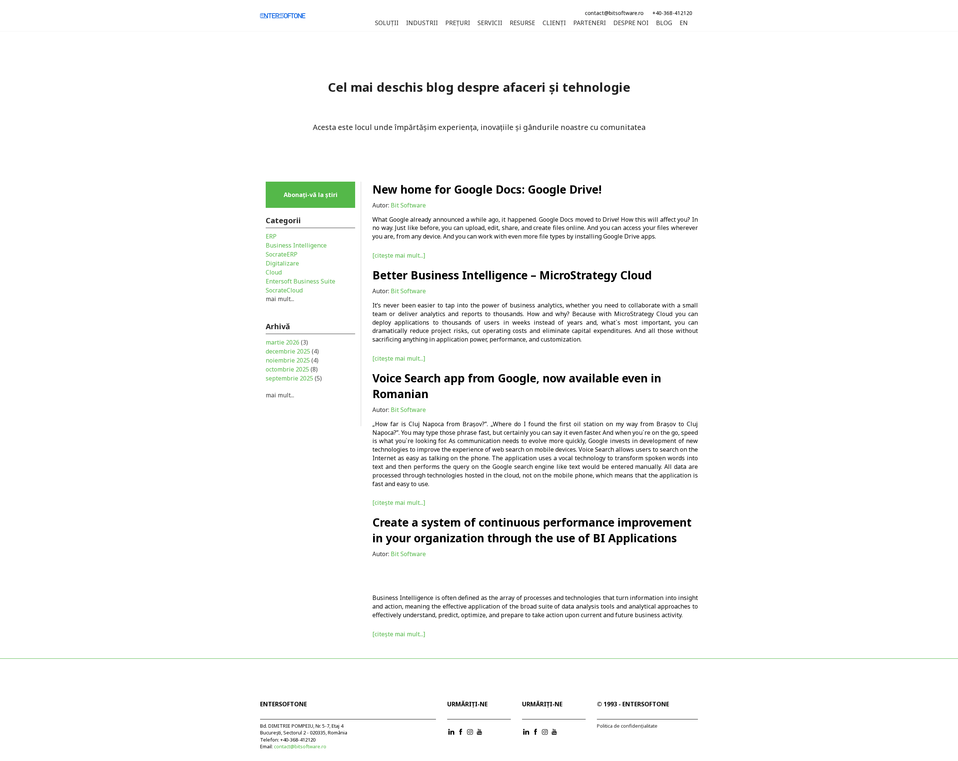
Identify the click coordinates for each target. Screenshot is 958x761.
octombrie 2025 (292, 369)
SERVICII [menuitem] (490, 23)
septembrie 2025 (294, 378)
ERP (271, 236)
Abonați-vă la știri (311, 195)
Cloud (274, 272)
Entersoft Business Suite (300, 281)
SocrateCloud (284, 290)
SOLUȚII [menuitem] (387, 23)
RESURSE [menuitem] (522, 23)
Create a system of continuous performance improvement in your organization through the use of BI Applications (532, 530)
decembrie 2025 (292, 351)
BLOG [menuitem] (664, 23)
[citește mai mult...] (398, 255)
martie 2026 (287, 342)
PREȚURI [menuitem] (457, 23)
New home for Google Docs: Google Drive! (487, 189)
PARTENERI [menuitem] (589, 23)
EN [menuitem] (684, 23)
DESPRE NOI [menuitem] (631, 23)
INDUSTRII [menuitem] (422, 23)
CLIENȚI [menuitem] (554, 23)
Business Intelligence (402, 598)
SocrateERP (282, 254)
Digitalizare (282, 263)
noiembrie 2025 (292, 360)
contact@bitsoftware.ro (614, 12)
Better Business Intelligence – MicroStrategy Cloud (512, 275)
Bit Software (408, 205)
